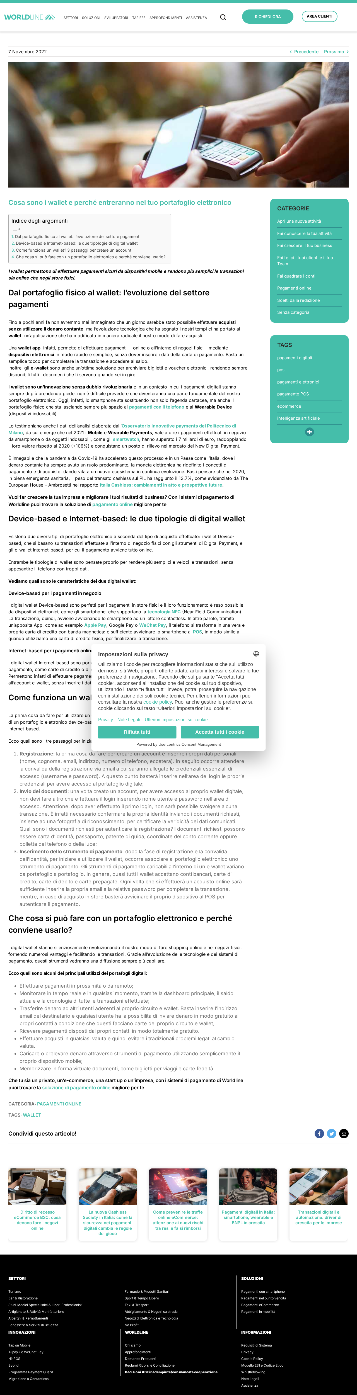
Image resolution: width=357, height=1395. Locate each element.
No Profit (132, 1325)
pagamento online (112, 504)
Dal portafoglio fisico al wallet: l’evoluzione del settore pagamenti (78, 236)
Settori (71, 18)
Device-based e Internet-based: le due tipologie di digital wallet (77, 243)
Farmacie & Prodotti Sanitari (147, 1291)
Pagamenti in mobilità (258, 1311)
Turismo (14, 1291)
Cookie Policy (252, 1359)
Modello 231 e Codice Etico (262, 1365)
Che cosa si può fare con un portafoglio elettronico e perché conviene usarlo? (90, 256)
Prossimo (334, 51)
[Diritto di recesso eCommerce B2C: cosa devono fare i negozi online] (37, 1186)
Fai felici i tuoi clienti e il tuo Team (305, 261)
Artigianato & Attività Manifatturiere (36, 1311)
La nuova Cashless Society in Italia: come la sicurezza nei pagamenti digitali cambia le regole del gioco (107, 1222)
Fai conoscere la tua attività (304, 233)
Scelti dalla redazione (298, 300)
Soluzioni (91, 18)
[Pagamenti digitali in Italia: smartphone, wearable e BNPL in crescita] (248, 1186)
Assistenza (196, 18)
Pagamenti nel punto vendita (263, 1298)
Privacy (247, 1352)
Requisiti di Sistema (256, 1345)
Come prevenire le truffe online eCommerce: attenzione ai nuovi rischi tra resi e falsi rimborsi (178, 1220)
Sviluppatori (116, 18)
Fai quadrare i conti (296, 276)
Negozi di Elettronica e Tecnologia (151, 1318)
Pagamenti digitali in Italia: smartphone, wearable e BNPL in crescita (248, 1217)
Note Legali (250, 1379)
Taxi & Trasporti (137, 1305)
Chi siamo (133, 1345)
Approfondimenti (165, 18)
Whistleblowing (253, 1372)
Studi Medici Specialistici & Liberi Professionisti (45, 1305)
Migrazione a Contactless (28, 1379)
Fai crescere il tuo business (304, 245)
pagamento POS (293, 394)
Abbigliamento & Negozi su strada (151, 1311)
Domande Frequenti (140, 1359)
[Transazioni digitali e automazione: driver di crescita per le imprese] (319, 1186)
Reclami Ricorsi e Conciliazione (150, 1365)
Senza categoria (293, 312)
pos (280, 369)
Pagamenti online (294, 288)
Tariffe (138, 18)
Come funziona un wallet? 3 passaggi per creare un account (73, 250)
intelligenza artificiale (298, 418)
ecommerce (289, 406)
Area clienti (319, 16)
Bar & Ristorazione (23, 1298)
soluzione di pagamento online (76, 1087)
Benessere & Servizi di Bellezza (33, 1325)
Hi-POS (14, 1359)
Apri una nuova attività (299, 221)
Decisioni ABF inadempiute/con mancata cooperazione (171, 1372)
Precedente (306, 51)
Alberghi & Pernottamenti (28, 1318)
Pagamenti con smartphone (263, 1291)
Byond (13, 1365)
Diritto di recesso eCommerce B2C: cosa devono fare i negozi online (37, 1220)
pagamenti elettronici (298, 382)
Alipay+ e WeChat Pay (26, 1352)
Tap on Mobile (19, 1345)
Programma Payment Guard (30, 1372)
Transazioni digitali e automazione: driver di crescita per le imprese (318, 1217)
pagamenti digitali (294, 357)
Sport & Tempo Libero (142, 1298)
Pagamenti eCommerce (260, 1305)
